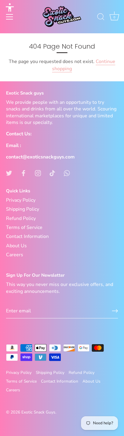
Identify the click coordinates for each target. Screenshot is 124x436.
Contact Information (27, 236)
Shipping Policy (22, 209)
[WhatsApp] (67, 173)
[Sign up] (115, 311)
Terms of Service (24, 227)
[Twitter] (9, 173)
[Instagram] (38, 173)
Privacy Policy (21, 200)
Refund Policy (21, 218)
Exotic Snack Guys (38, 412)
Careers (14, 254)
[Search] (100, 17)
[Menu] (9, 16)
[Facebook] (23, 173)
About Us (16, 245)
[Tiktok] (52, 173)
